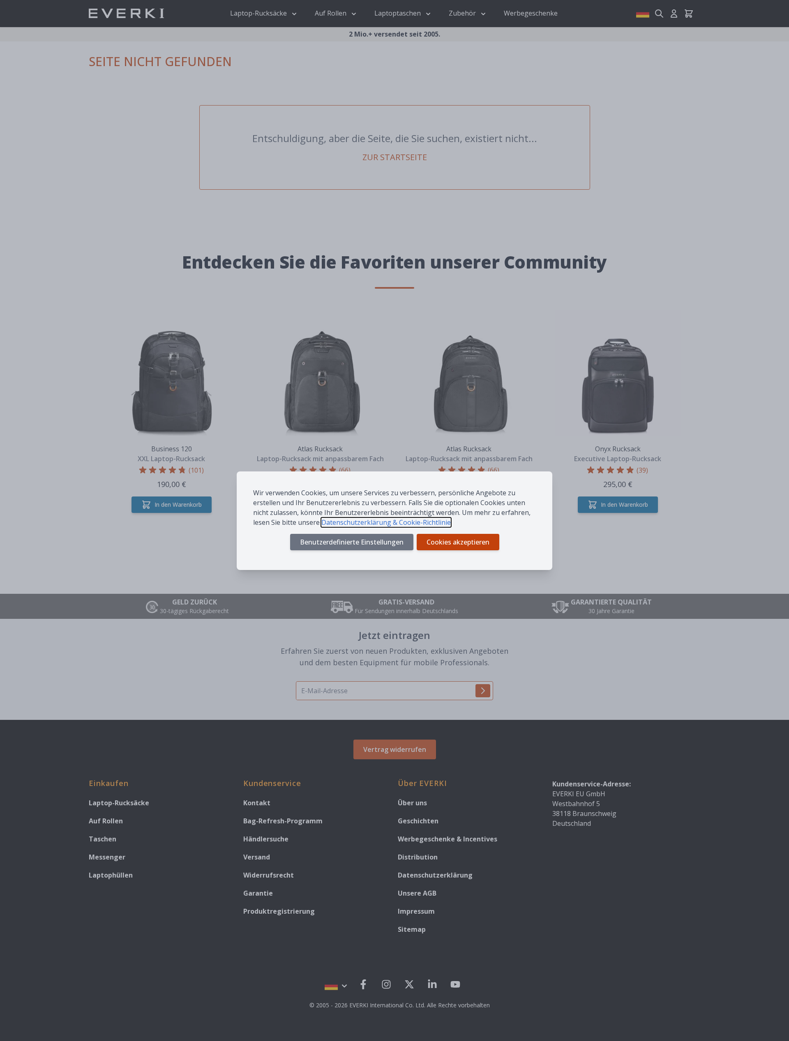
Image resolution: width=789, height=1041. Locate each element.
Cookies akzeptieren (458, 542)
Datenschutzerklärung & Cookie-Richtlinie (386, 522)
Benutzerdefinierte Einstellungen (352, 542)
